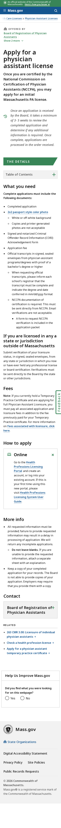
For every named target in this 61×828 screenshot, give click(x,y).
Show (12, 40)
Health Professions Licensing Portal (28, 466)
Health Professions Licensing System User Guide (29, 497)
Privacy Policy (12, 762)
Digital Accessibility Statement (25, 753)
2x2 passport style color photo (28, 212)
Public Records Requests (21, 771)
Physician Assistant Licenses (41, 18)
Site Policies (36, 762)
